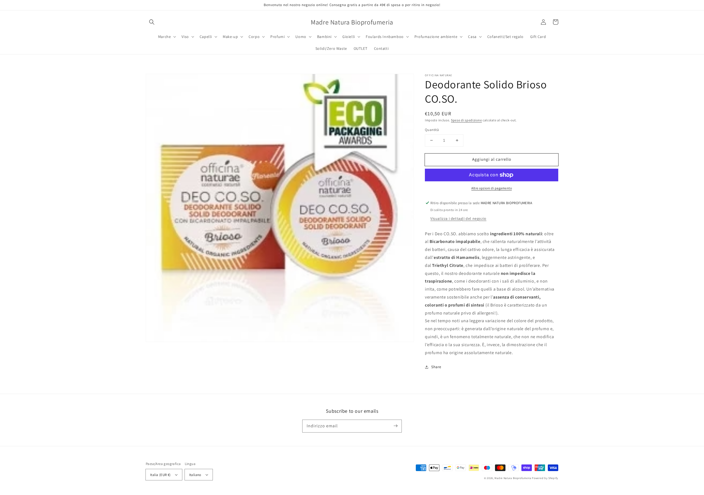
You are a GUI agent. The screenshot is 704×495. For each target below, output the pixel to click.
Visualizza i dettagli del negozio (458, 218)
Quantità (432, 129)
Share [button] (436, 366)
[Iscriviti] (395, 426)
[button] (152, 22)
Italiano (195, 474)
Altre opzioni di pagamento (491, 188)
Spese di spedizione (466, 120)
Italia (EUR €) (160, 474)
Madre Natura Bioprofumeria (512, 478)
